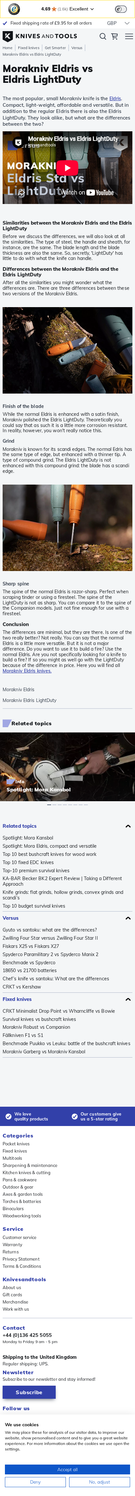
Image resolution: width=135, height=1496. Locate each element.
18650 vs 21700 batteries (30, 970)
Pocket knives (16, 1143)
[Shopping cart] (114, 37)
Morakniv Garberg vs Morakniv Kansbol (44, 1052)
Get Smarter (55, 48)
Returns (11, 1251)
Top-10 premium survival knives (36, 871)
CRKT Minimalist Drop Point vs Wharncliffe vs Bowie (59, 1011)
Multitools (12, 1158)
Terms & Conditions (22, 1266)
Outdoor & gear (18, 1187)
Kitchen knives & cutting (26, 1172)
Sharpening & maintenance (30, 1165)
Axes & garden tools (23, 1194)
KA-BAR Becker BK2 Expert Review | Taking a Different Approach (62, 881)
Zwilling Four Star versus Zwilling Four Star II (50, 938)
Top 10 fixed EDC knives (28, 862)
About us (12, 1287)
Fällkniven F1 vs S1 (23, 1035)
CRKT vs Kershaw (22, 987)
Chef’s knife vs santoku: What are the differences (56, 979)
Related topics (20, 826)
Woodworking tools (22, 1215)
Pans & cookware (20, 1179)
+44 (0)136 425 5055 (27, 1335)
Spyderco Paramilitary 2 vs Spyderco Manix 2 (50, 954)
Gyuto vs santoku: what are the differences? (50, 930)
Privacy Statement (21, 1259)
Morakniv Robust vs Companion (36, 1027)
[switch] (121, 9)
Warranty (12, 1244)
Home (7, 48)
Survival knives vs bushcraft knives (39, 1019)
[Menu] (129, 37)
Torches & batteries (22, 1201)
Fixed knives (28, 48)
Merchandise (15, 1301)
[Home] (40, 35)
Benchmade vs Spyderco (29, 963)
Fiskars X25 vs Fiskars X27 (31, 946)
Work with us (16, 1309)
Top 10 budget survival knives (34, 906)
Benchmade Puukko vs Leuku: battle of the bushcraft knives (66, 1043)
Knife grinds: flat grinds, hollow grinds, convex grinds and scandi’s (63, 895)
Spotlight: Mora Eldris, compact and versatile (50, 846)
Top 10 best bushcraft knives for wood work (49, 854)
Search (103, 38)
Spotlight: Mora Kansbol (28, 838)
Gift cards (12, 1294)
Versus (77, 48)
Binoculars (13, 1208)
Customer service (20, 1237)
